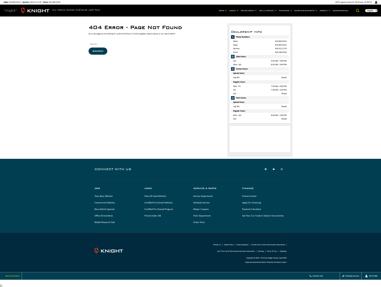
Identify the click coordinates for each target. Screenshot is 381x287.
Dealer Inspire (281, 262)
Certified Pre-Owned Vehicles (158, 202)
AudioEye (283, 251)
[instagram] (281, 169)
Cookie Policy (228, 245)
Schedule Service (201, 202)
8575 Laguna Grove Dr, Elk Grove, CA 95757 (353, 2)
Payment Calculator (251, 209)
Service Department (203, 196)
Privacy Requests (242, 245)
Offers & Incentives (104, 215)
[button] (358, 10)
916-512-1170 (281, 48)
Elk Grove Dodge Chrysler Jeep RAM (273, 258)
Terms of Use (272, 251)
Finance (284, 11)
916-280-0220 (281, 52)
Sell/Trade (266, 11)
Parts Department (202, 215)
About (324, 11)
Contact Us (217, 245)
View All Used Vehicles (155, 196)
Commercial (341, 11)
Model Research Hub (105, 222)
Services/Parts (304, 11)
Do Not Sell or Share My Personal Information (268, 245)
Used (232, 11)
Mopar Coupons (201, 209)
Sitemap (261, 251)
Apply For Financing (251, 202)
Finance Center (249, 196)
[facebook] (265, 169)
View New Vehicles (104, 196)
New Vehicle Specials (105, 209)
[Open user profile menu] (376, 2)
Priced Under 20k (152, 215)
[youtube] (273, 169)
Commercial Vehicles (105, 202)
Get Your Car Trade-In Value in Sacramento (263, 215)
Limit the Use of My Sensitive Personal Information (236, 251)
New (221, 11)
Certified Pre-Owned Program (158, 209)
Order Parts (199, 222)
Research (247, 11)
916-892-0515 (281, 41)
